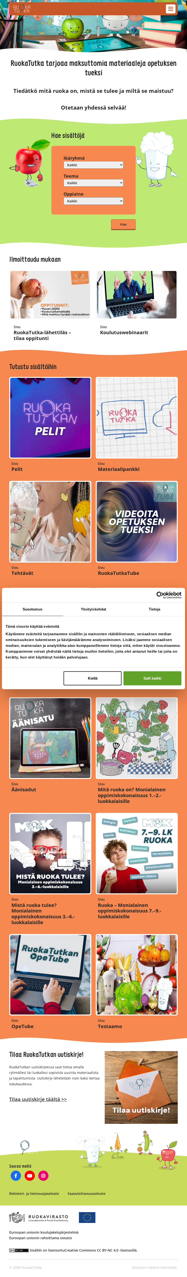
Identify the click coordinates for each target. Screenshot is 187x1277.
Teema (71, 176)
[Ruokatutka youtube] (29, 1176)
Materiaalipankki (119, 469)
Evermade (168, 1267)
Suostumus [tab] (32, 609)
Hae (123, 224)
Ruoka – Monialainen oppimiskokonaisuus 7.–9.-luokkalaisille (129, 911)
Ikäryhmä (74, 158)
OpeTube (22, 1026)
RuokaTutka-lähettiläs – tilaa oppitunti (42, 335)
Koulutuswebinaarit (124, 332)
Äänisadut (23, 789)
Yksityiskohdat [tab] (93, 609)
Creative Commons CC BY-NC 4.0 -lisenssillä (101, 1250)
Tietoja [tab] (154, 609)
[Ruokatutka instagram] (43, 1176)
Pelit (17, 469)
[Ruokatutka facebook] (15, 1176)
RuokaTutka (22, 8)
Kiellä (92, 678)
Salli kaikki (152, 678)
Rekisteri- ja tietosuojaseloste (34, 1193)
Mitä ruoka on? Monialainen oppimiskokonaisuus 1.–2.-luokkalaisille (132, 795)
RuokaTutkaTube (118, 573)
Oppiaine (74, 194)
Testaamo (110, 1026)
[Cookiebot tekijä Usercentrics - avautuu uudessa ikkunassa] (160, 595)
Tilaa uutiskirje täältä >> (38, 1099)
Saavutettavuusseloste (86, 1193)
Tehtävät (22, 573)
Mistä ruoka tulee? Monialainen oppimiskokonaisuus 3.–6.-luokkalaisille (43, 914)
